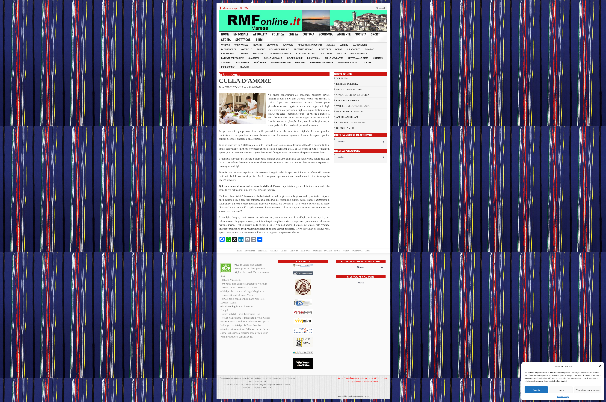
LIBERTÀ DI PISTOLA (347, 100)
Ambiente (344, 34)
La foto (367, 62)
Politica (278, 34)
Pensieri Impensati (281, 62)
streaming (230, 306)
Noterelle (246, 49)
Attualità (260, 34)
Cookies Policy (563, 396)
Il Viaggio (288, 45)
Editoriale (241, 34)
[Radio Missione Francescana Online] (303, 20)
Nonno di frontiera (280, 54)
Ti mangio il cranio (348, 62)
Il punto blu (313, 58)
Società (360, 34)
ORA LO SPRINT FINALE (349, 111)
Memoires (300, 62)
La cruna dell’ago (306, 54)
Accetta (536, 389)
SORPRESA (342, 78)
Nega (561, 389)
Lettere (344, 45)
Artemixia (378, 58)
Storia (226, 40)
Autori (361, 157)
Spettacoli (243, 40)
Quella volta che (273, 58)
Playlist (244, 67)
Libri (259, 40)
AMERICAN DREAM (347, 116)
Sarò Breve (260, 62)
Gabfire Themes (363, 396)
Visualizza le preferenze (588, 389)
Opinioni (225, 45)
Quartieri (253, 58)
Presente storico (303, 49)
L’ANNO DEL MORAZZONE (350, 122)
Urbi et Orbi (324, 49)
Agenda (331, 45)
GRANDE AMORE (345, 127)
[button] (599, 366)
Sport (375, 34)
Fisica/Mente (242, 62)
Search (381, 8)
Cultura (308, 34)
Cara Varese (241, 45)
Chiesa (293, 34)
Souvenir (244, 54)
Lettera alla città (358, 58)
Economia (326, 34)
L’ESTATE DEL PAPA (347, 83)
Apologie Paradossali (310, 45)
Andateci (226, 62)
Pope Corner (228, 67)
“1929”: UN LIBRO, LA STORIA (352, 94)
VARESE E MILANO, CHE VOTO (353, 105)
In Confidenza (228, 49)
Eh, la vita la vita (334, 58)
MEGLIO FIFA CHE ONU (349, 89)
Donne (338, 49)
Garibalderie (360, 45)
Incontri (257, 45)
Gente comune (295, 58)
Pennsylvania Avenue (321, 62)
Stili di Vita (326, 54)
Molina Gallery (359, 54)
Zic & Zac (369, 49)
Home (225, 34)
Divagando (272, 45)
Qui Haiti (341, 54)
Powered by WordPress (347, 396)
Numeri (361, 141)
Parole (261, 49)
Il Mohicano (227, 54)
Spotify (249, 336)
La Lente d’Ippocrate (232, 58)
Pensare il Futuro (279, 49)
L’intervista (259, 54)
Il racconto (353, 49)
